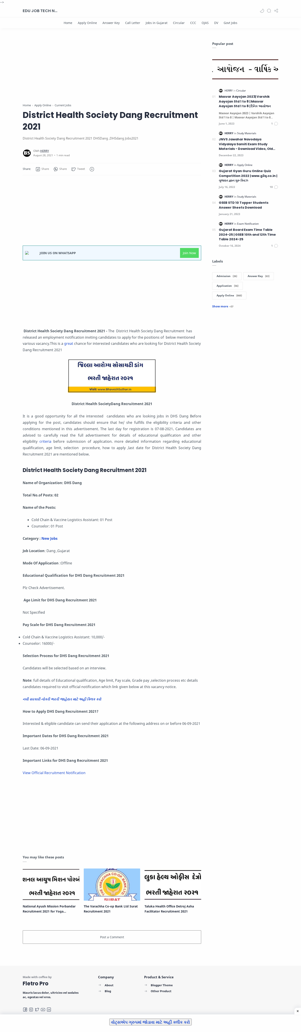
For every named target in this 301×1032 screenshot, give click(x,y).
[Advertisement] (112, 72)
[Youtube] (43, 1009)
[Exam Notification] (248, 224)
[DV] (216, 23)
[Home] (68, 23)
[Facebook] (25, 1009)
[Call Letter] (132, 23)
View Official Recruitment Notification (54, 772)
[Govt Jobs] (230, 23)
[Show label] (222, 306)
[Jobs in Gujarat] (156, 23)
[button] (262, 11)
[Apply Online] (87, 23)
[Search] (269, 11)
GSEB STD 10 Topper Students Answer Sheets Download (243, 205)
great (69, 343)
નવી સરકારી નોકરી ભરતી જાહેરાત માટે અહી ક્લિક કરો (62, 699)
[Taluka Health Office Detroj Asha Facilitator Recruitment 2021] (173, 885)
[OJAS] (205, 23)
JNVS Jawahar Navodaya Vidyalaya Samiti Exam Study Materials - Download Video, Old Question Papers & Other (246, 144)
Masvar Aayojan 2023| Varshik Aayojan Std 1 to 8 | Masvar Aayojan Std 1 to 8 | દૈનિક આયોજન (245, 101)
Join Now (189, 253)
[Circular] (179, 23)
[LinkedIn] (48, 1009)
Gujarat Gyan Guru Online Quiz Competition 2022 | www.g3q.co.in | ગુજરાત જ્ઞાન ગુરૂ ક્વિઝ (248, 176)
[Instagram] (31, 1009)
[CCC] (193, 23)
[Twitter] (37, 1009)
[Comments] (274, 124)
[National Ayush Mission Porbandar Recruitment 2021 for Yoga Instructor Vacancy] (51, 885)
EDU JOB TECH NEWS (40, 10)
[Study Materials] (246, 133)
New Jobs (49, 538)
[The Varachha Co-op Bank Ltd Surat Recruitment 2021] (112, 885)
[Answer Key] (111, 23)
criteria (46, 441)
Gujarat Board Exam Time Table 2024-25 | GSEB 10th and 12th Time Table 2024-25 (247, 234)
